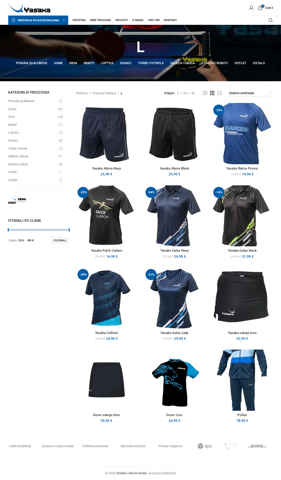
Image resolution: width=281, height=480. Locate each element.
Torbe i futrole (17, 148)
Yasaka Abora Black (174, 168)
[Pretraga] (270, 20)
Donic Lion (174, 415)
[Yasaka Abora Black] (174, 133)
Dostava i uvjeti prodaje (58, 446)
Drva (11, 117)
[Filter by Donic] (22, 200)
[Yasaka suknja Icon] (242, 298)
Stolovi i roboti (18, 164)
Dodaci (13, 140)
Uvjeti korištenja (20, 446)
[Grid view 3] (212, 93)
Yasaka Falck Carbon (106, 251)
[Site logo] (29, 7)
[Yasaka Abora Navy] (106, 133)
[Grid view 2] (205, 93)
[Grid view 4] (219, 93)
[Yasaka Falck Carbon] (106, 216)
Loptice (13, 132)
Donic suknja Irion (106, 415)
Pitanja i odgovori (170, 446)
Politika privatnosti (95, 446)
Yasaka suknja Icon (242, 333)
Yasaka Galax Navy (174, 251)
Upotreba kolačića (132, 446)
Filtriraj (60, 240)
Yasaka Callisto (106, 333)
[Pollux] (242, 380)
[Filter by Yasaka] (12, 200)
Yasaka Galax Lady (174, 333)
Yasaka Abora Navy (106, 168)
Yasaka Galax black (242, 251)
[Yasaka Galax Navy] (174, 216)
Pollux (242, 415)
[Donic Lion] (174, 380)
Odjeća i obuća (18, 156)
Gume (12, 109)
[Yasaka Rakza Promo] (242, 133)
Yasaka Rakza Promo (242, 168)
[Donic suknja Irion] (106, 380)
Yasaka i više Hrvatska (131, 473)
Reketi (12, 124)
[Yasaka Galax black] (242, 216)
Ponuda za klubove (21, 101)
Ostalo (12, 180)
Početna (82, 93)
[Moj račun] (251, 7)
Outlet (12, 172)
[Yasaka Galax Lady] (174, 298)
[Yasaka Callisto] (106, 298)
